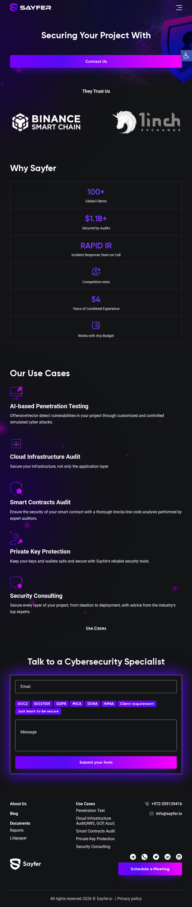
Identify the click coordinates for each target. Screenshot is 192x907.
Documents (20, 823)
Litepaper (18, 838)
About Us (18, 803)
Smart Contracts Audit (40, 502)
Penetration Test (90, 810)
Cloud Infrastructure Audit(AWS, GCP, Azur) (95, 820)
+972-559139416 (167, 803)
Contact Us (96, 61)
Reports (17, 830)
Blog (14, 813)
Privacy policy (129, 898)
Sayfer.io (104, 898)
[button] (186, 55)
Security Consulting (36, 595)
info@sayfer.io (169, 813)
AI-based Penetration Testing (49, 406)
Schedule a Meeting (150, 868)
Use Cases (96, 628)
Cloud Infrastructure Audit (45, 456)
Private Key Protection (40, 551)
